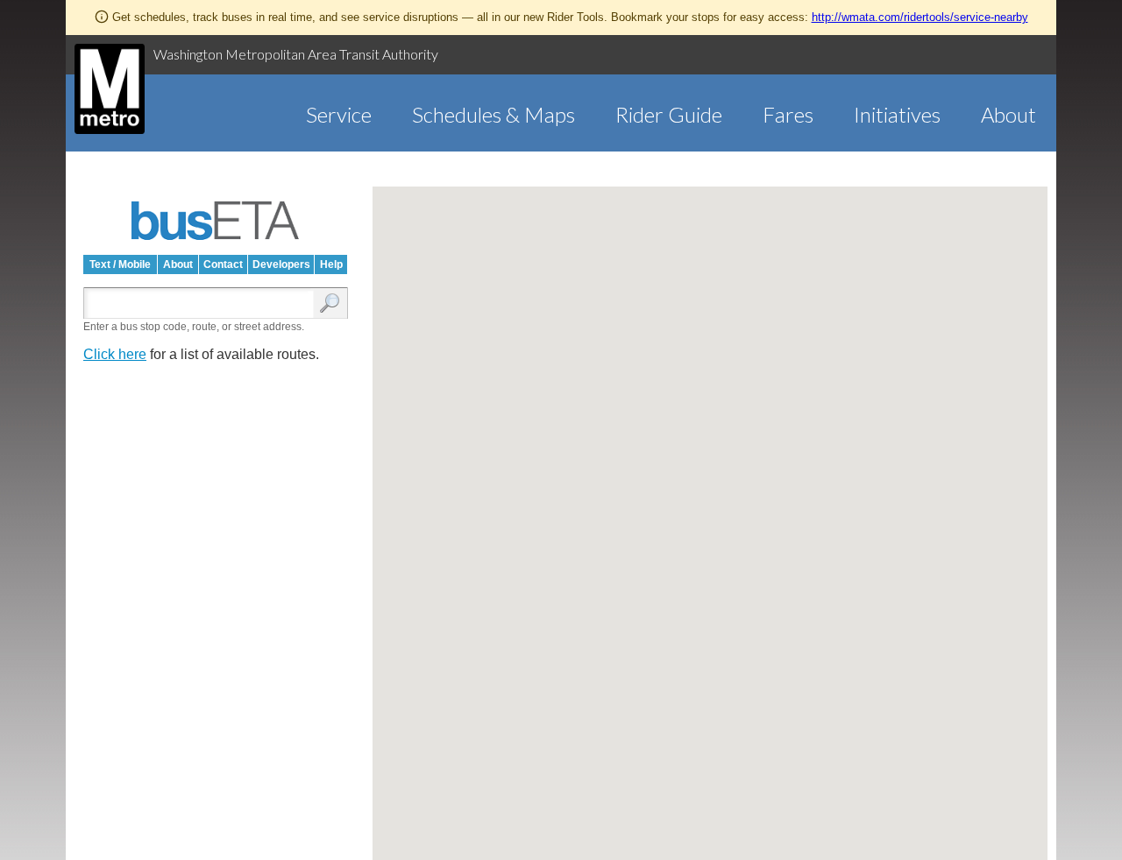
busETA (215, 220)
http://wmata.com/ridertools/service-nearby (920, 17)
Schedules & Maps (493, 114)
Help (331, 264)
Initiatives (897, 114)
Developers (281, 264)
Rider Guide (668, 114)
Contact (223, 264)
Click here (114, 354)
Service (339, 114)
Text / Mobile (120, 264)
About (1008, 114)
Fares (788, 114)
